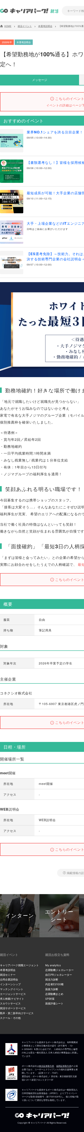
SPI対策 (49, 998)
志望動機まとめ (54, 994)
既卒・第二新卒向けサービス (17, 1013)
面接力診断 (51, 989)
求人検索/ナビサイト (12, 998)
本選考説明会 (8, 970)
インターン (19, 915)
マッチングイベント (11, 989)
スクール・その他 (10, 1018)
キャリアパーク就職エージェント (19, 965)
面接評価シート (54, 1003)
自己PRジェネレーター (58, 974)
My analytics (53, 965)
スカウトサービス (10, 1003)
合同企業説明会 (9, 979)
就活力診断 (51, 979)
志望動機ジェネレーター (59, 970)
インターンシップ (10, 984)
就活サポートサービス (13, 1008)
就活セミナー (8, 974)
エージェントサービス (13, 994)
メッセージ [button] (39, 79)
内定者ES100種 (54, 984)
